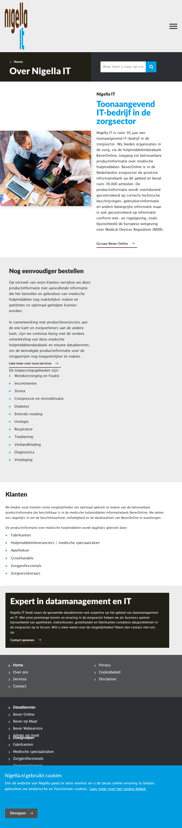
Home (18, 61)
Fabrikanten (23, 744)
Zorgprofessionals (28, 758)
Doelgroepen (23, 738)
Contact (19, 686)
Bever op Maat (25, 721)
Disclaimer (108, 679)
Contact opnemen (22, 640)
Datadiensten (24, 707)
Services (20, 679)
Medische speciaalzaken (33, 752)
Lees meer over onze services (30, 363)
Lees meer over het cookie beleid (118, 789)
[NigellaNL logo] (16, 26)
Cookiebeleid (109, 672)
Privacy (105, 665)
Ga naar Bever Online (112, 243)
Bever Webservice (27, 728)
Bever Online (23, 714)
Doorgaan (18, 813)
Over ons (20, 672)
